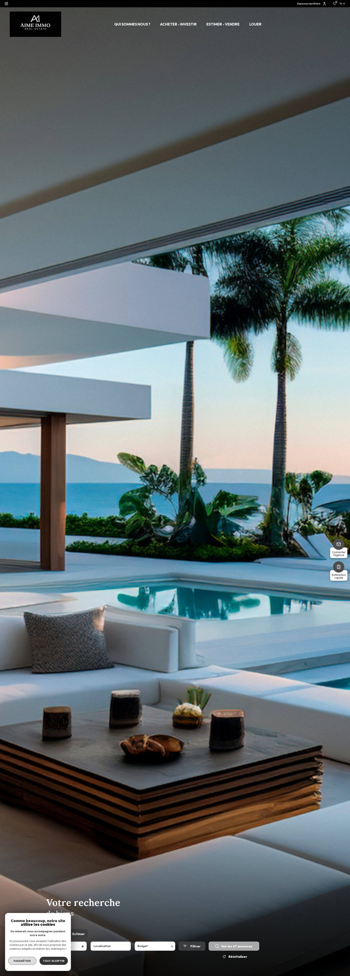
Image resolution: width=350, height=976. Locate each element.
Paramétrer (22, 961)
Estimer (78, 934)
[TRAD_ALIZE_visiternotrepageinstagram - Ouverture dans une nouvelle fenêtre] (6, 3)
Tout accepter (53, 961)
